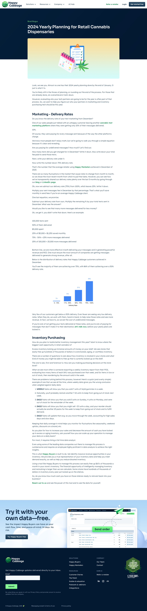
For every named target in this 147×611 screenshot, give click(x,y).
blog (37, 182)
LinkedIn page (49, 182)
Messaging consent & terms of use (43, 606)
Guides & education (77, 581)
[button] (31, 4)
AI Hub (71, 4)
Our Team (100, 562)
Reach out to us (39, 483)
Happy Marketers (82, 167)
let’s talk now (81, 327)
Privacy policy (66, 606)
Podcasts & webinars (77, 585)
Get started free (137, 4)
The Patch (73, 578)
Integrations (74, 588)
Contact (100, 565)
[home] (12, 4)
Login (124, 4)
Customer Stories (76, 575)
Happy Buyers (49, 454)
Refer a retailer (112, 4)
